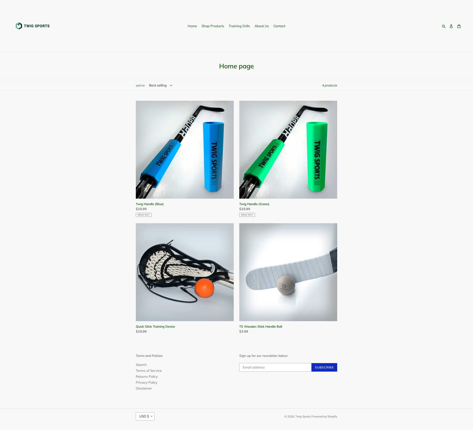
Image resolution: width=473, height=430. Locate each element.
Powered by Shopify (324, 416)
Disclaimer (144, 388)
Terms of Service (149, 370)
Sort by (140, 85)
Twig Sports (302, 416)
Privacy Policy (146, 382)
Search (141, 365)
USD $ (144, 416)
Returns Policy (147, 376)
